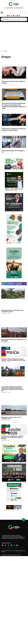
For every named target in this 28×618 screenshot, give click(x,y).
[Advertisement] (14, 35)
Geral (3, 296)
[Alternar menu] (2, 12)
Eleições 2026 (5, 432)
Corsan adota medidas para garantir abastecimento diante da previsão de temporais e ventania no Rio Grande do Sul (12, 388)
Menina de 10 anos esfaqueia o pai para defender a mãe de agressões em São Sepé (13, 359)
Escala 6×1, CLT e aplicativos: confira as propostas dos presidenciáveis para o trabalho (12, 437)
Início (2, 51)
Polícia (3, 354)
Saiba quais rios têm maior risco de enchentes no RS (11, 418)
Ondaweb (3, 551)
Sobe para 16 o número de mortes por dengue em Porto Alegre (14, 129)
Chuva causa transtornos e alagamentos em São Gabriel (13, 340)
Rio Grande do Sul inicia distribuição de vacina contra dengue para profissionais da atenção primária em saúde (14, 106)
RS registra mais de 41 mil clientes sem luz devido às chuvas (12, 311)
